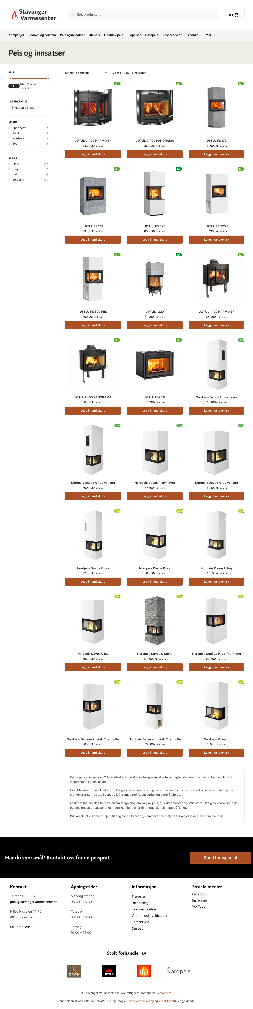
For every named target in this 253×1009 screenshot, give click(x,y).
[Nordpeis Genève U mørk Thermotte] (155, 706)
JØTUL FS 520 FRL (93, 312)
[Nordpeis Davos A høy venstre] (93, 450)
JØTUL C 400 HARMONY (93, 141)
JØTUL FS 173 (216, 141)
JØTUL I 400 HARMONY (216, 312)
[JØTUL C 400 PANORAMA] (155, 108)
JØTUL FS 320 (154, 226)
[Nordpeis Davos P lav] (155, 535)
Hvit (15, 174)
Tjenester (138, 896)
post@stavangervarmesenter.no (34, 902)
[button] (235, 14)
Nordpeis (18, 138)
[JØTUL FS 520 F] (216, 193)
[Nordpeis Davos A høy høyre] (216, 364)
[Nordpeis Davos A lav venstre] (216, 450)
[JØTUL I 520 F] (155, 364)
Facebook (200, 894)
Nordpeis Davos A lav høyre (155, 483)
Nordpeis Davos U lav (93, 654)
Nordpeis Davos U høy (216, 568)
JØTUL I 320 (155, 312)
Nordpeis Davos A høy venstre (93, 483)
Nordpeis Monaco (216, 739)
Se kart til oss (20, 927)
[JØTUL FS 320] (155, 193)
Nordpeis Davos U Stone (154, 654)
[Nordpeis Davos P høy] (93, 535)
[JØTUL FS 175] (93, 193)
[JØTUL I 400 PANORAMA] (93, 364)
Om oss (137, 928)
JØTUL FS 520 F (216, 226)
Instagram (199, 900)
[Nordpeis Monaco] (216, 706)
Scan (15, 143)
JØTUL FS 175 (93, 226)
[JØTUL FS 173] (216, 108)
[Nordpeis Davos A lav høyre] (155, 450)
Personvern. (164, 993)
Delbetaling (140, 903)
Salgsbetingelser (144, 909)
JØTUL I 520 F (154, 397)
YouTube (198, 906)
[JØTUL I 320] (155, 279)
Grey (15, 169)
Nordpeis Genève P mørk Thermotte (93, 739)
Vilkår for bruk (168, 1001)
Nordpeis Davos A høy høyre (216, 397)
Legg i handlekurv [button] (93, 154)
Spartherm (19, 128)
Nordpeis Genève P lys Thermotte (216, 654)
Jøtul (15, 133)
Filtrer (14, 86)
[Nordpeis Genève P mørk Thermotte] (93, 706)
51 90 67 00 (31, 896)
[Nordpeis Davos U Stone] (155, 621)
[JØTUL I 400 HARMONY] (216, 279)
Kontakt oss (140, 922)
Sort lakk (18, 179)
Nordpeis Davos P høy (93, 568)
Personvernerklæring (140, 1001)
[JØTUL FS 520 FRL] (93, 279)
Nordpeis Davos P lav (154, 568)
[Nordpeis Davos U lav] (93, 621)
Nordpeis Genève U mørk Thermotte (155, 739)
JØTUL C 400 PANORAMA (155, 141)
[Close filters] (50, 73)
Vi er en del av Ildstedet (149, 916)
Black (16, 164)
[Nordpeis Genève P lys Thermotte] (216, 621)
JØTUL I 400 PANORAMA (92, 397)
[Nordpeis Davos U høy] (216, 535)
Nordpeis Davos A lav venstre (216, 483)
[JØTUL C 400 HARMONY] (93, 108)
